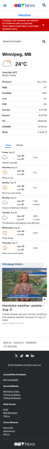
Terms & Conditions (11, 395)
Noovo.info (8, 428)
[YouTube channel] (27, 355)
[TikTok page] (21, 355)
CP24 (5, 409)
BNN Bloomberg (10, 413)
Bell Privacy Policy (11, 391)
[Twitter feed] (16, 355)
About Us (7, 342)
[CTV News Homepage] (24, 5)
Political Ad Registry (12, 398)
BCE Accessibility (11, 380)
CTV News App (10, 346)
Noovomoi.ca (9, 431)
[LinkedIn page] (32, 355)
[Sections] (5, 5)
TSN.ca (6, 416)
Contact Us (19, 342)
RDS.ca (6, 434)
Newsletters (31, 342)
